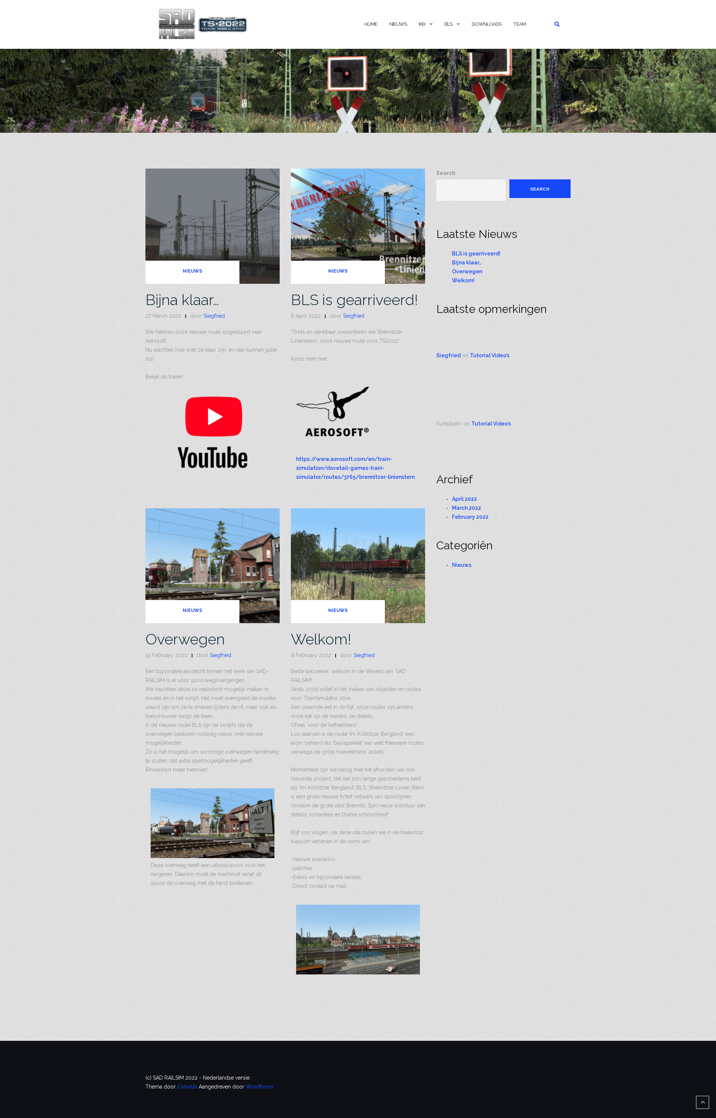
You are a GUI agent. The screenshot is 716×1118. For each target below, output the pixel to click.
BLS (448, 24)
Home (370, 24)
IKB (422, 24)
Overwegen (185, 639)
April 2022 (464, 499)
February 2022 (470, 517)
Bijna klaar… (182, 299)
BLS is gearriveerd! (354, 299)
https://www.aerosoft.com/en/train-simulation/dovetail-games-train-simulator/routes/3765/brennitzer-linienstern (355, 468)
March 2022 (466, 508)
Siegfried (214, 316)
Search (445, 173)
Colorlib (187, 1087)
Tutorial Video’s (489, 355)
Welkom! (321, 639)
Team (519, 24)
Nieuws (398, 24)
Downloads (486, 24)
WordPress (259, 1087)
